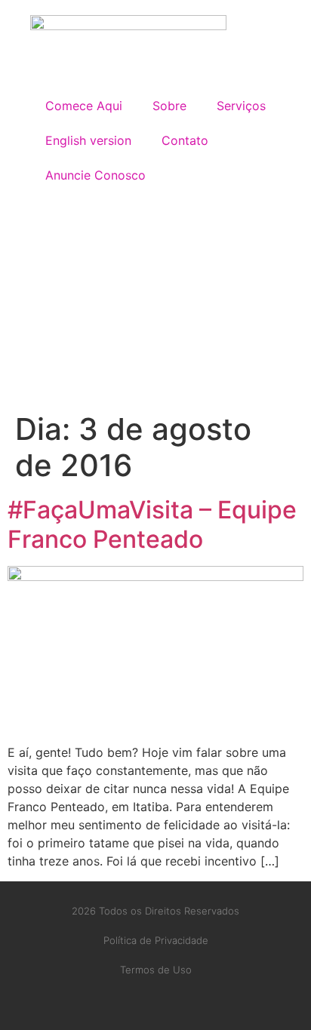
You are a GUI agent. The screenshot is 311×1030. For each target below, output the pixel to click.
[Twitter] (139, 999)
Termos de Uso (156, 970)
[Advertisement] (155, 309)
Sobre (169, 105)
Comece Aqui (83, 105)
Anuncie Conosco (95, 175)
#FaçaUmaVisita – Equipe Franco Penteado (152, 524)
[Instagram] (171, 999)
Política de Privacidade (155, 940)
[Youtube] (203, 999)
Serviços (241, 105)
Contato (185, 140)
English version (88, 140)
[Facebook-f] (107, 999)
